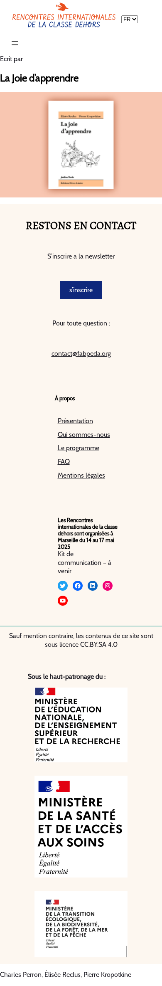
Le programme (78, 448)
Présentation (75, 421)
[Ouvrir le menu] (15, 43)
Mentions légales (81, 475)
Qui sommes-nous (84, 435)
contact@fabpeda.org (81, 353)
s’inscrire (81, 290)
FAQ (64, 462)
